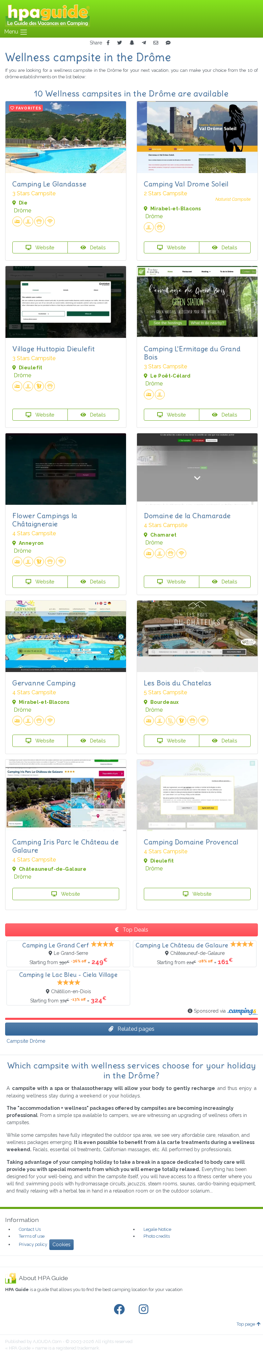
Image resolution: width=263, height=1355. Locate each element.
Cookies (61, 1244)
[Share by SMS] (168, 43)
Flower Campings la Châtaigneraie (44, 519)
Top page (246, 1324)
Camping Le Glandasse (49, 184)
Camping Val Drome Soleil (186, 184)
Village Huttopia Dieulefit (53, 348)
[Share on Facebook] (108, 43)
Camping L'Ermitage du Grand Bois (192, 352)
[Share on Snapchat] (131, 43)
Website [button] (44, 247)
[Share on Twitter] (119, 43)
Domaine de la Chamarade (187, 515)
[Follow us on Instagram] (144, 1309)
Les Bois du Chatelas (178, 683)
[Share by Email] (155, 43)
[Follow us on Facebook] (120, 1309)
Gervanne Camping (44, 683)
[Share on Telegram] (144, 43)
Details (97, 247)
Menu (12, 31)
